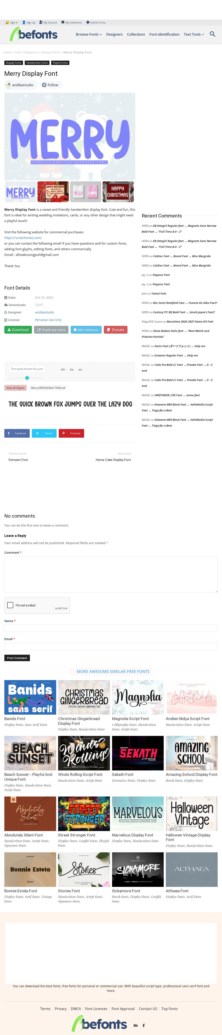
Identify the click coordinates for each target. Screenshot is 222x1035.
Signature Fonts (15, 845)
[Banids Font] (30, 697)
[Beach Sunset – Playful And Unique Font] (30, 753)
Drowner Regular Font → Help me (176, 355)
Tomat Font (158, 293)
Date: (12, 297)
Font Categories (26, 52)
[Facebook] (144, 1025)
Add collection (87, 330)
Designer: (15, 312)
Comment (13, 552)
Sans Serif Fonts (36, 724)
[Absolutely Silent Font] (30, 814)
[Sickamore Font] (138, 869)
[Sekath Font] (138, 753)
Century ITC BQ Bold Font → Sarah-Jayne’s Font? (184, 312)
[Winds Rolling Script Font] (84, 753)
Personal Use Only (48, 320)
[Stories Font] (84, 869)
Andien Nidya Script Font (188, 718)
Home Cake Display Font (113, 460)
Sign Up (28, 22)
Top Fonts (170, 1009)
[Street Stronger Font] (84, 814)
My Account (50, 22)
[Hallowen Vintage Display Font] (192, 814)
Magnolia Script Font (130, 718)
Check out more (53, 330)
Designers (114, 34)
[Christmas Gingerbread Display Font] (84, 697)
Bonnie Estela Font (20, 891)
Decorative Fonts (123, 780)
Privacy (61, 1009)
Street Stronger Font (76, 835)
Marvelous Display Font (132, 835)
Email (9, 639)
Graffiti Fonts (88, 841)
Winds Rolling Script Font (80, 774)
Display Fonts (50, 52)
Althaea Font (177, 891)
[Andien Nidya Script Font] (192, 697)
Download (20, 329)
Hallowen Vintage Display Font (188, 837)
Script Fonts (129, 729)
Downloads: (17, 305)
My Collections (73, 22)
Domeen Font (18, 460)
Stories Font (69, 891)
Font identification (164, 34)
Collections (136, 34)
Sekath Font (123, 774)
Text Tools (192, 34)
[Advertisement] (174, 132)
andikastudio (44, 312)
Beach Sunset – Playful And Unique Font (28, 777)
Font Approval (123, 1009)
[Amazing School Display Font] (192, 753)
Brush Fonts (174, 780)
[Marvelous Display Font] (138, 814)
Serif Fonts (32, 896)
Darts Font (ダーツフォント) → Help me (180, 346)
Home (7, 52)
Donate (117, 329)
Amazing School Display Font (191, 774)
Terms (45, 1009)
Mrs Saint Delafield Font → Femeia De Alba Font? (185, 303)
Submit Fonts (97, 22)
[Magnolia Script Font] (138, 697)
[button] (212, 35)
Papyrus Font (161, 275)
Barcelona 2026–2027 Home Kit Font (190, 321)
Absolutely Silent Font (23, 835)
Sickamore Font (126, 891)
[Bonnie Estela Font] (30, 869)
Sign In (11, 22)
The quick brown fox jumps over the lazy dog (70, 404)
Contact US (148, 1009)
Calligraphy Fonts (124, 724)
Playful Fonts (60, 62)
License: (14, 320)
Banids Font (14, 718)
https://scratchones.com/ (23, 237)
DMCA (76, 1009)
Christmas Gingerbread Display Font (79, 721)
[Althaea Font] (192, 869)
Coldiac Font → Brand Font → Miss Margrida (182, 256)
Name (10, 621)
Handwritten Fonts (37, 62)
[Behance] (136, 1025)
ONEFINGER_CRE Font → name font (177, 395)
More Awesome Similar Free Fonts (113, 671)
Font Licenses (96, 1009)
